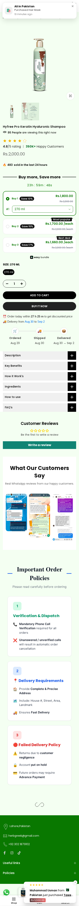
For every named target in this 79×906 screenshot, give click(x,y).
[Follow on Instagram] (12, 853)
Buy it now (39, 306)
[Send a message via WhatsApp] (6, 892)
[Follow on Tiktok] (19, 853)
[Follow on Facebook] (4, 853)
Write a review (39, 445)
